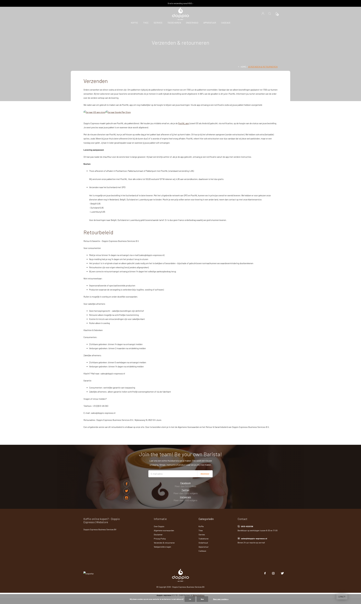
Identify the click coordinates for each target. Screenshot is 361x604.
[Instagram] (273, 573)
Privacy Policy (160, 538)
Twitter (126, 491)
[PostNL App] (94, 112)
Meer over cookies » (221, 599)
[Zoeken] (269, 13)
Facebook (126, 484)
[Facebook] (265, 573)
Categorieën (206, 519)
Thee (146, 22)
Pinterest (126, 498)
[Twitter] (282, 573)
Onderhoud (192, 22)
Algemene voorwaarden (164, 530)
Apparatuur (209, 22)
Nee (202, 599)
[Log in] (263, 13)
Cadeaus (225, 22)
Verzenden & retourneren (164, 542)
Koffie (134, 22)
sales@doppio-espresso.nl (254, 538)
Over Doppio (159, 526)
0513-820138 (247, 526)
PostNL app (183, 123)
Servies (158, 22)
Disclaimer (158, 534)
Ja (190, 599)
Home (243, 66)
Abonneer (205, 473)
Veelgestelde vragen (162, 547)
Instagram (185, 497)
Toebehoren (174, 22)
